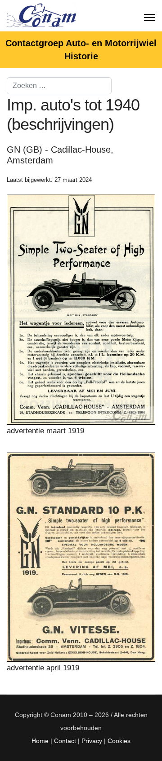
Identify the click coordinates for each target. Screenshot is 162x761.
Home (40, 740)
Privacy (91, 740)
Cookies (119, 740)
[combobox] (59, 85)
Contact (65, 740)
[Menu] (149, 15)
